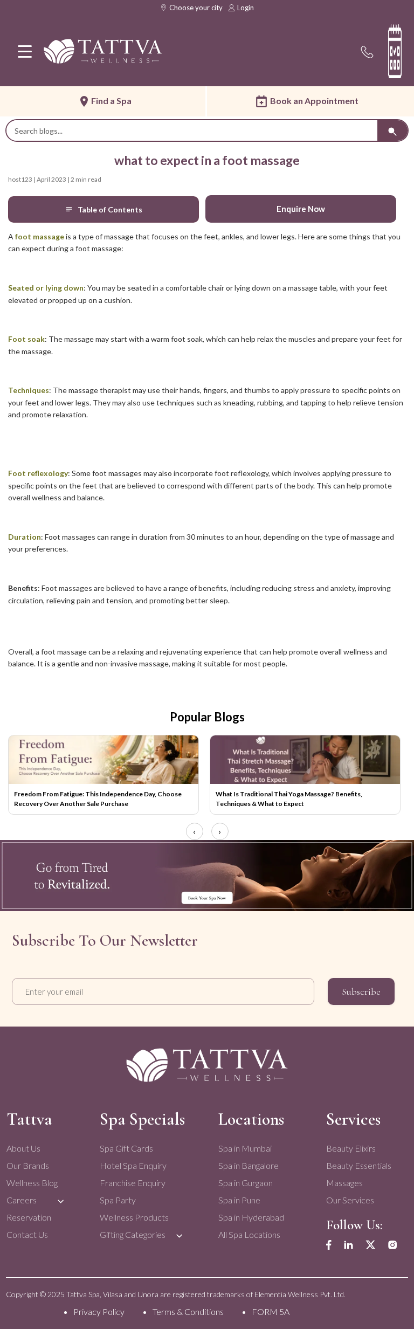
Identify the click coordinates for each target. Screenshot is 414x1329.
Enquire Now (301, 209)
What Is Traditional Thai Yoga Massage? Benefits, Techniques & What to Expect (289, 799)
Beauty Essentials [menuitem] (358, 1165)
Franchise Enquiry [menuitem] (132, 1182)
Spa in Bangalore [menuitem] (248, 1165)
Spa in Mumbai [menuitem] (245, 1148)
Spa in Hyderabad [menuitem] (251, 1217)
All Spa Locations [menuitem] (249, 1234)
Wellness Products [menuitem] (134, 1217)
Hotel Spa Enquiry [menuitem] (133, 1165)
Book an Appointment (314, 100)
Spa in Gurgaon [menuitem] (245, 1182)
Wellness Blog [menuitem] (32, 1182)
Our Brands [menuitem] (27, 1165)
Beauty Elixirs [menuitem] (351, 1148)
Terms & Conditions (188, 1311)
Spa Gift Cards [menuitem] (126, 1148)
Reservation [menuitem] (28, 1217)
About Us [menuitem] (23, 1148)
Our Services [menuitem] (350, 1200)
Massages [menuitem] (344, 1182)
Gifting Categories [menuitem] (132, 1234)
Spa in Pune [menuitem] (239, 1200)
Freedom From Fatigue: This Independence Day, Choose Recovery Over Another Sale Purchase (98, 799)
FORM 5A (270, 1311)
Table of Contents (110, 209)
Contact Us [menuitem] (27, 1234)
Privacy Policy (99, 1311)
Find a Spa (111, 100)
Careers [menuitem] (21, 1200)
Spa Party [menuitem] (118, 1200)
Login (245, 7)
